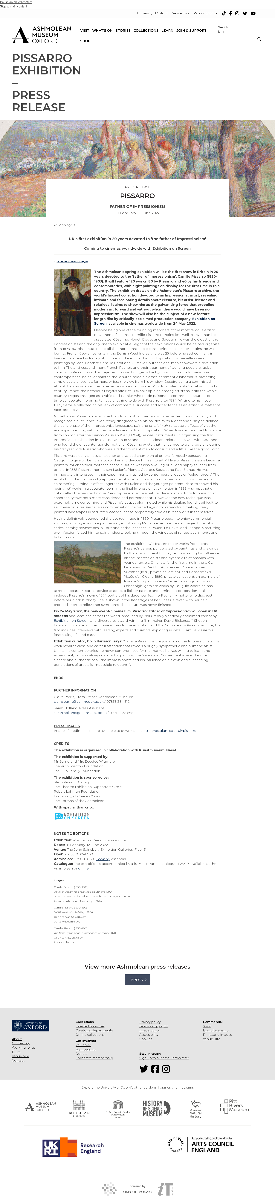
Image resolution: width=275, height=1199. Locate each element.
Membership (86, 1049)
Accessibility (148, 1034)
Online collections (90, 1034)
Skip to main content (13, 6)
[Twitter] (145, 1071)
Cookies (145, 1039)
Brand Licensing (216, 1030)
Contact (18, 1060)
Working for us (23, 1047)
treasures (96, 1026)
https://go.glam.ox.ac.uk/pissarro (169, 731)
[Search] (259, 37)
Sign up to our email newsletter (164, 1058)
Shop (207, 1026)
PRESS (137, 980)
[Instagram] (167, 1071)
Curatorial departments (94, 1030)
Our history (21, 1043)
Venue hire (20, 1056)
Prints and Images (217, 1034)
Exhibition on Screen (71, 620)
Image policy (149, 1030)
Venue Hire (211, 1039)
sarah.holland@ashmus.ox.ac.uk (80, 713)
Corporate (84, 1058)
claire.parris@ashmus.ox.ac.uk (78, 701)
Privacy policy (150, 1022)
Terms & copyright (153, 1026)
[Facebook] (156, 1071)
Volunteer (83, 1045)
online (83, 868)
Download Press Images (72, 261)
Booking (103, 859)
